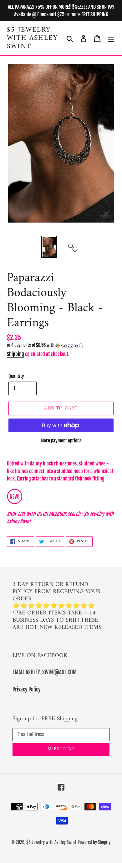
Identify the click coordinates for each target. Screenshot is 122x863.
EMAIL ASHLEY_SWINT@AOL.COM (45, 672)
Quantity (16, 376)
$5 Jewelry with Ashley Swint (32, 38)
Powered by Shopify (94, 842)
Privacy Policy (26, 689)
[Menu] (111, 38)
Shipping (15, 354)
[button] (61, 345)
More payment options (61, 441)
